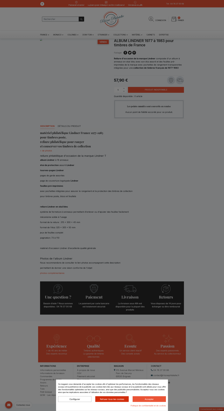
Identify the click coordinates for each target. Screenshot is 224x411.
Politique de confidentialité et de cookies (148, 406)
